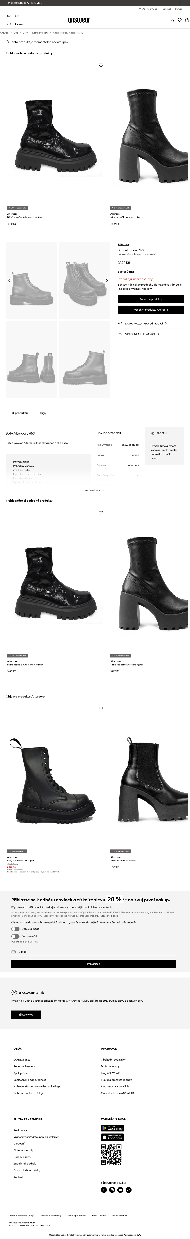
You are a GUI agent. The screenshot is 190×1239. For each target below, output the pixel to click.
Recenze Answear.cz (26, 1066)
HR (23, 1236)
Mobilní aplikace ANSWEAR (82, 1093)
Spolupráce (20, 1073)
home (19, 24)
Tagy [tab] (43, 413)
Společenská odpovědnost (30, 1079)
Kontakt (123, 1109)
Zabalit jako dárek (129, 1096)
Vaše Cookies (99, 1226)
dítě (8, 24)
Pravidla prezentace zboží (81, 1079)
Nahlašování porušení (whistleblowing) (27, 1088)
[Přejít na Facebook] (16, 1200)
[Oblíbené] (179, 20)
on (17, 16)
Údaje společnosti (76, 1226)
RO (35, 1236)
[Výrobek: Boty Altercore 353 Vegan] (55, 779)
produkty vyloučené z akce (103, 915)
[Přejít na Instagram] (25, 1200)
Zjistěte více (26, 1014)
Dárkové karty (127, 1089)
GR (20, 1236)
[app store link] (25, 1147)
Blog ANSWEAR (75, 1073)
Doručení (123, 1076)
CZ (17, 1236)
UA (43, 1236)
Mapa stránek (119, 1226)
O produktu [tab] (20, 413)
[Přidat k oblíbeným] (101, 65)
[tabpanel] (95, 456)
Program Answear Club (80, 1086)
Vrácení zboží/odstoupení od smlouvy (135, 1068)
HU (27, 1236)
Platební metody (128, 1082)
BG (11, 1236)
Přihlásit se (93, 963)
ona (9, 16)
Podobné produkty (151, 299)
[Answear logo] (79, 20)
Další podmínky (75, 1066)
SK (39, 1236)
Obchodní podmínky (78, 1059)
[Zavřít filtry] (179, 3)
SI (37, 1236)
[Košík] (187, 20)
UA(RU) (48, 1236)
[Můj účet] (172, 20)
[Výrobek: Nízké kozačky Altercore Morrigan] (55, 136)
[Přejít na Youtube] (33, 1200)
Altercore (123, 244)
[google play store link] (25, 1138)
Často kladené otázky (131, 1102)
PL (32, 1236)
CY (14, 1236)
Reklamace (125, 1059)
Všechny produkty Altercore (151, 309)
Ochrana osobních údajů (29, 1096)
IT (30, 1236)
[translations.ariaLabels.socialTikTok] (41, 1200)
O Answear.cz (22, 1059)
